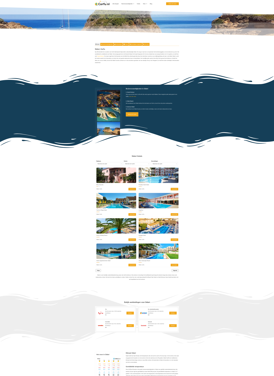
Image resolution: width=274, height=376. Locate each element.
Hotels (138, 3)
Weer (144, 3)
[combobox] (109, 163)
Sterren (125, 161)
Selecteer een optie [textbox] (102, 163)
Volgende (175, 270)
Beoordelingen (154, 161)
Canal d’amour (100, 56)
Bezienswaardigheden (127, 3)
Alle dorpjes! (115, 3)
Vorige (98, 270)
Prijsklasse (98, 161)
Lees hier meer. (132, 96)
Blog (151, 3)
